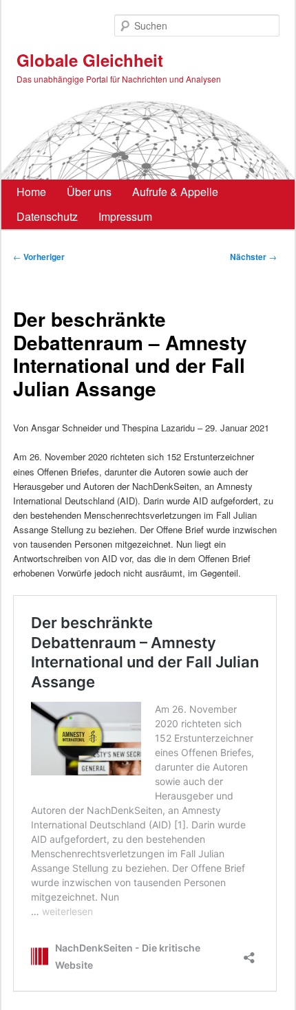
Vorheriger (39, 256)
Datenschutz (47, 216)
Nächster (253, 256)
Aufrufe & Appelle (175, 192)
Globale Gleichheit (90, 60)
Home (31, 192)
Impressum (125, 216)
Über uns (89, 192)
